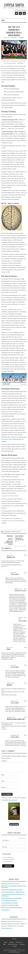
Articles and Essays (12, 944)
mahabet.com (11, 557)
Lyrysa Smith (14, 5)
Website (3, 787)
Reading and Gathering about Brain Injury (11, 898)
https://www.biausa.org (13, 677)
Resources (14, 917)
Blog (4, 944)
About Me (11, 942)
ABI (4, 531)
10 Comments (21, 37)
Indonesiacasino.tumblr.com (15, 719)
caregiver (13, 531)
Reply (25, 555)
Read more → (9, 928)
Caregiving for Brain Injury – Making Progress (12, 892)
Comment (4, 761)
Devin (8, 649)
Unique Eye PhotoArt (15, 952)
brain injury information (9, 859)
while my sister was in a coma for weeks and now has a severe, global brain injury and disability (14, 439)
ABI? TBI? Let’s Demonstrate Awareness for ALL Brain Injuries (13, 886)
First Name (4, 847)
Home (5, 942)
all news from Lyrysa (8, 857)
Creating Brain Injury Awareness (9, 903)
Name (3, 775)
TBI (20, 531)
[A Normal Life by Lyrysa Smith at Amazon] (14, 824)
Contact (15, 946)
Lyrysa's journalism (8, 861)
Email (3, 781)
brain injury (8, 531)
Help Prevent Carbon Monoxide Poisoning (11, 907)
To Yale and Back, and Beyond (9, 900)
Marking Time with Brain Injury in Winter (8, 542)
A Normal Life (19, 942)
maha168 (9, 685)
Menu (3, 20)
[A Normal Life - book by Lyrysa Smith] (14, 811)
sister (17, 531)
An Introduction (5, 910)
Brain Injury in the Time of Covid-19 (19, 539)
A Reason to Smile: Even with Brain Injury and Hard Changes (13, 895)
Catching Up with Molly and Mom (10, 905)
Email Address (6, 840)
